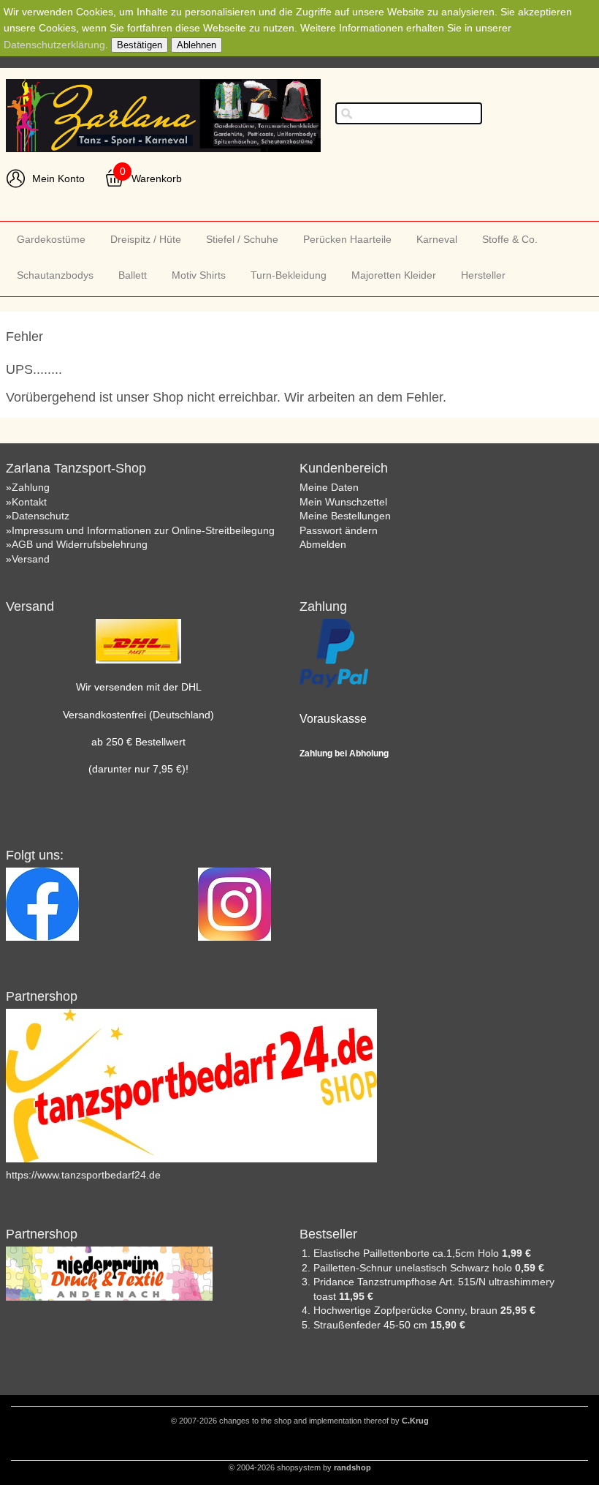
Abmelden (323, 544)
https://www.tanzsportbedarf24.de (83, 1175)
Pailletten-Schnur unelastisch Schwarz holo (414, 1268)
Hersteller (483, 275)
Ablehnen (196, 45)
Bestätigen (139, 45)
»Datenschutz (37, 516)
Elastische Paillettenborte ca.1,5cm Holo (407, 1253)
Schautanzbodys (55, 275)
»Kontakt (26, 502)
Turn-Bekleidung (289, 275)
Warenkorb (156, 178)
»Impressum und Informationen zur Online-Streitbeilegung (140, 530)
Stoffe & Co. (510, 239)
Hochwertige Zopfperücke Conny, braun (406, 1310)
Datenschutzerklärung (54, 44)
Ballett (132, 275)
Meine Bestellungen (345, 516)
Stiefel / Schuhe (242, 239)
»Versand (28, 559)
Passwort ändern (339, 530)
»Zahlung (28, 487)
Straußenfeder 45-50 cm (371, 1325)
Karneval (436, 239)
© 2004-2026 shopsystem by (300, 1467)
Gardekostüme (51, 239)
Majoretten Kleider (393, 275)
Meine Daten (329, 487)
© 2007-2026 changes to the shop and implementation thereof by (300, 1420)
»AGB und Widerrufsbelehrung (77, 544)
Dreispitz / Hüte (145, 239)
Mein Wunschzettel (343, 502)
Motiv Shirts (199, 275)
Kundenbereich (344, 468)
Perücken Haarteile (347, 239)
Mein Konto (58, 178)
